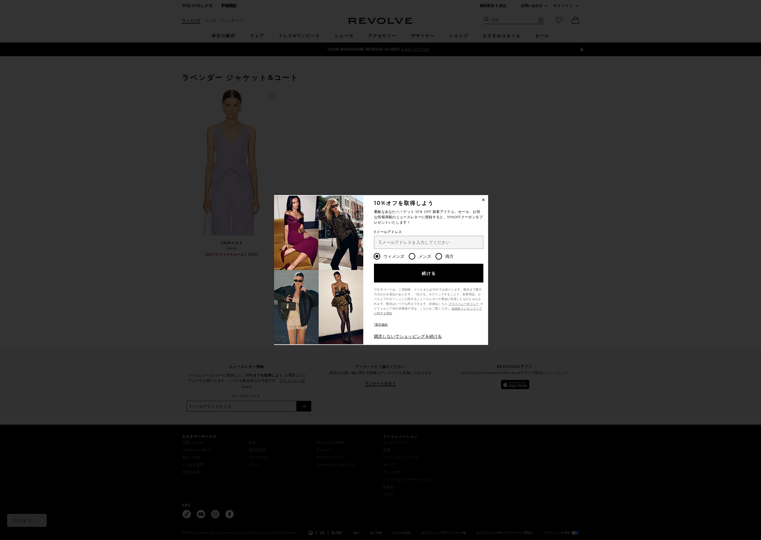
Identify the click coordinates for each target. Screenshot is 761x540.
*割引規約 (381, 324)
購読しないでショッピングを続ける (408, 336)
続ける (429, 273)
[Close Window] (483, 200)
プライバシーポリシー (463, 304)
